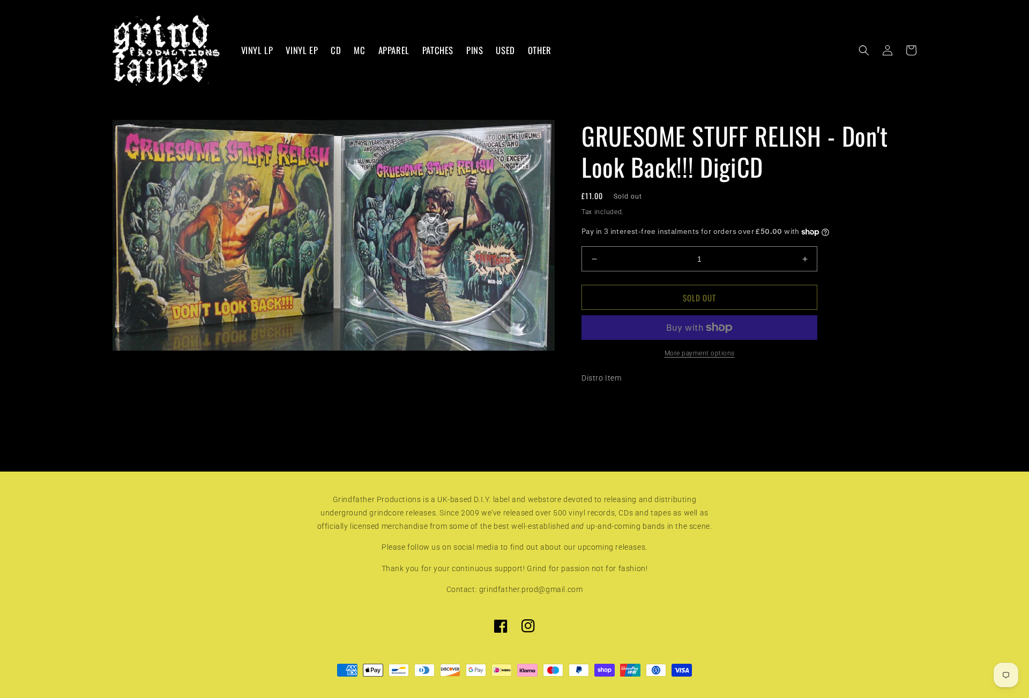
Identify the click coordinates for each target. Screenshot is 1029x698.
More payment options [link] (700, 353)
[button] (864, 50)
